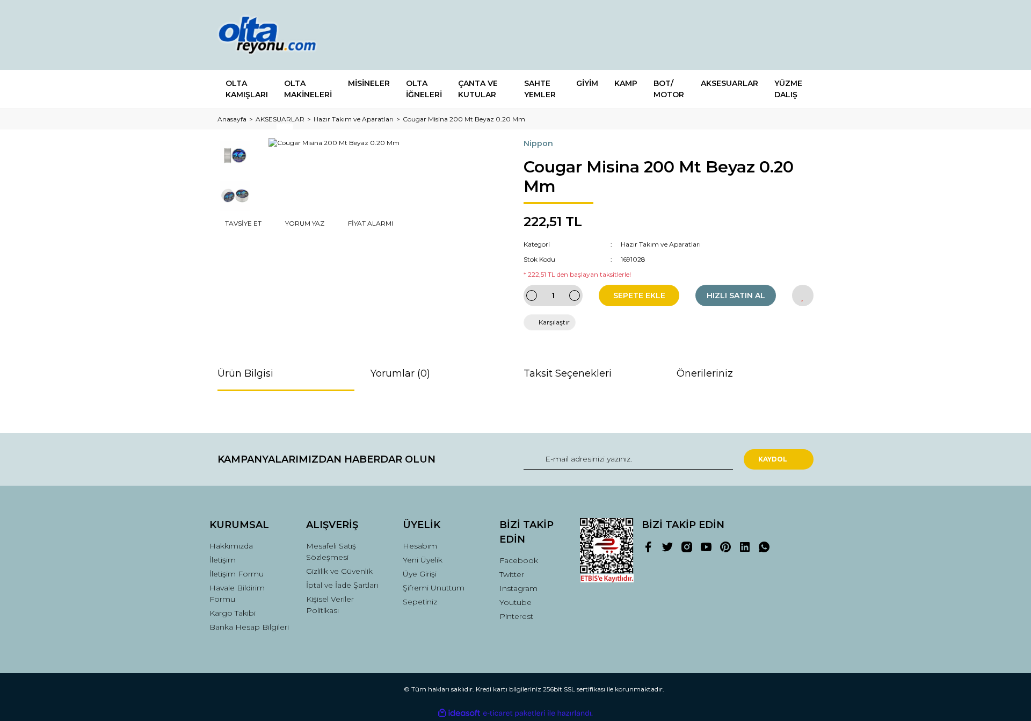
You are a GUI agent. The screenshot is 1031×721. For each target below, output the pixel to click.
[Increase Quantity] (575, 295)
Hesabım (420, 546)
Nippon (538, 143)
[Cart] (800, 35)
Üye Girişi (420, 574)
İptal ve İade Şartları (342, 585)
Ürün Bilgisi (245, 373)
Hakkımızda (231, 546)
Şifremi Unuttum (433, 588)
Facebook (518, 560)
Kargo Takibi (232, 613)
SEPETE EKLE (639, 295)
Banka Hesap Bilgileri (249, 627)
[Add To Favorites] (803, 295)
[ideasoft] (459, 713)
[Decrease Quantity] (532, 295)
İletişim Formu (236, 574)
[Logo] (277, 34)
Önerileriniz (705, 373)
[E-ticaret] (514, 713)
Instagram (518, 588)
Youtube (515, 602)
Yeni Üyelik (422, 560)
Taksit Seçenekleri (568, 373)
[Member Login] (745, 35)
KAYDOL (772, 459)
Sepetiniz (420, 602)
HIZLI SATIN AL (736, 295)
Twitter (511, 574)
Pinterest (516, 616)
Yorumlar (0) (400, 373)
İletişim (222, 560)
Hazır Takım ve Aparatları (661, 244)
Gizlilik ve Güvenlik (339, 571)
